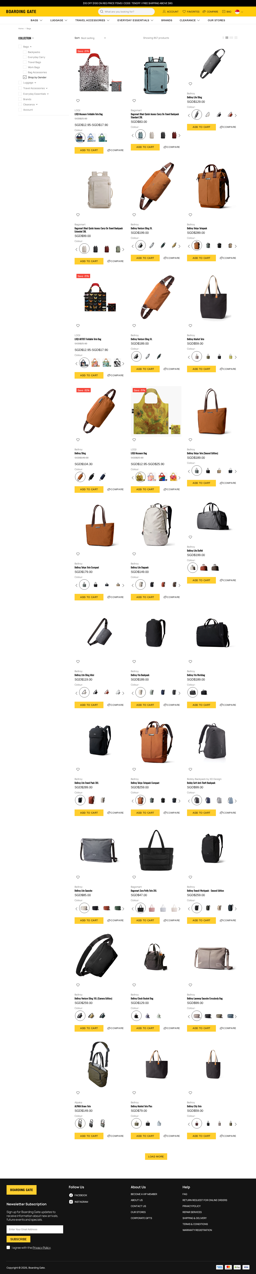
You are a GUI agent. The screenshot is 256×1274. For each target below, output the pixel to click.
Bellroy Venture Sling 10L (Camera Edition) (93, 998)
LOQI (77, 110)
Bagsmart (136, 110)
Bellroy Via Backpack (140, 675)
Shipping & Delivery (195, 1218)
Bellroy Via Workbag (196, 675)
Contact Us (138, 1206)
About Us (137, 1200)
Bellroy (191, 93)
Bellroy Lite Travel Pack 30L (87, 782)
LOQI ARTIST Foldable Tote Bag (88, 339)
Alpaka (78, 1102)
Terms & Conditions (195, 1224)
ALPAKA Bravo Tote (83, 1106)
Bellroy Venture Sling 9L (141, 228)
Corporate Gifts (141, 1218)
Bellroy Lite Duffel (195, 550)
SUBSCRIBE (18, 1239)
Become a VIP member (144, 1194)
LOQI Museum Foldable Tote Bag (89, 114)
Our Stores (138, 1212)
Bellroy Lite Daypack (140, 567)
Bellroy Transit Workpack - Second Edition (205, 890)
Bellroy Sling (80, 453)
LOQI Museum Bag (139, 453)
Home (21, 28)
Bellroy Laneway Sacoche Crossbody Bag (205, 998)
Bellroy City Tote (194, 1106)
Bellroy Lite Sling (194, 97)
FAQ (185, 1194)
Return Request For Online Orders (205, 1200)
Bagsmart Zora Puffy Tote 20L (144, 890)
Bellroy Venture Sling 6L (141, 339)
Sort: (77, 37)
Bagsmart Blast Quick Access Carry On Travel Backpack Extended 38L (99, 230)
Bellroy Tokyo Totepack (197, 228)
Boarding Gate (21, 11)
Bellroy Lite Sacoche (83, 890)
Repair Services (192, 1212)
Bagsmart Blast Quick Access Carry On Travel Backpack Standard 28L (155, 115)
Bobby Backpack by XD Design (204, 779)
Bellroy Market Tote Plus (141, 1106)
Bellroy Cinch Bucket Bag (142, 998)
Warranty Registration (197, 1230)
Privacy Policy (42, 1247)
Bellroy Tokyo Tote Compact (87, 567)
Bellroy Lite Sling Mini (84, 675)
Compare (117, 150)
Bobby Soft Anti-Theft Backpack (201, 782)
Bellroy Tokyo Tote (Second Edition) (202, 453)
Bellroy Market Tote (195, 339)
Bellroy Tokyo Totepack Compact (145, 782)
